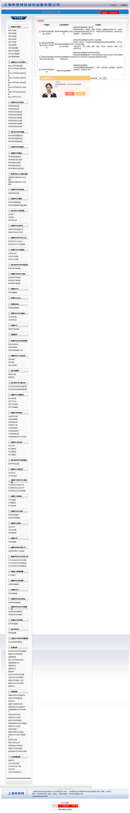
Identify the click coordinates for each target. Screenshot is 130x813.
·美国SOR (11, 701)
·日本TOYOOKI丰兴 (14, 772)
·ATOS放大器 (12, 220)
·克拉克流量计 (13, 365)
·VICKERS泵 (12, 320)
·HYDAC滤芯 (12, 253)
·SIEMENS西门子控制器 (16, 551)
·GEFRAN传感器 (13, 464)
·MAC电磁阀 (12, 33)
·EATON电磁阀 (13, 624)
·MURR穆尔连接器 (14, 163)
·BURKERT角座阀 (14, 280)
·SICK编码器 (12, 533)
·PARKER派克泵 (13, 109)
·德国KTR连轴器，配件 (16, 680)
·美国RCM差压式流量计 (16, 732)
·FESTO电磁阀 (13, 407)
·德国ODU (11, 686)
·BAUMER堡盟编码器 (15, 135)
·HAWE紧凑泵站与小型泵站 (17, 437)
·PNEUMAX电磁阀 (14, 268)
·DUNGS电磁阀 (13, 515)
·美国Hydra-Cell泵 (14, 717)
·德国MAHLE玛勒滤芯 (15, 654)
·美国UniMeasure (14, 742)
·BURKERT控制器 (14, 277)
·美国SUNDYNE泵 (14, 714)
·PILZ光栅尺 (12, 455)
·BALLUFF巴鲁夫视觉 (15, 66)
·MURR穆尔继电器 (14, 157)
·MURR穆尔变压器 (14, 165)
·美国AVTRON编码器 (15, 698)
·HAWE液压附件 (13, 431)
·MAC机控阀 (12, 39)
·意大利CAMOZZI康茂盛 (16, 674)
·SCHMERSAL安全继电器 (17, 491)
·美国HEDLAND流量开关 (16, 707)
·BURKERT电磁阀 (14, 283)
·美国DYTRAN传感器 (15, 748)
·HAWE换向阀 (13, 422)
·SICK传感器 (12, 530)
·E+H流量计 (12, 575)
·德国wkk (11, 671)
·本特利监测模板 (13, 308)
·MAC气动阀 (12, 30)
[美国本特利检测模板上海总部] (46, 34)
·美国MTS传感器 (13, 329)
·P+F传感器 (12, 500)
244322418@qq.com (75, 794)
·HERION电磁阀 (13, 584)
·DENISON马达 (13, 344)
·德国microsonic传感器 (15, 683)
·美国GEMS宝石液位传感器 (17, 751)
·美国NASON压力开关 (15, 232)
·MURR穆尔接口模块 (15, 160)
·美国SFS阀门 (12, 729)
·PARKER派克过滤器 (15, 121)
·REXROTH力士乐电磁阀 (16, 244)
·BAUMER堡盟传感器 (15, 141)
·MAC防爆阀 (12, 45)
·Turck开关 (11, 473)
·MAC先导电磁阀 (13, 51)
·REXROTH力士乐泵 (15, 241)
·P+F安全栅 (12, 506)
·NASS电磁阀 (12, 292)
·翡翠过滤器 (12, 374)
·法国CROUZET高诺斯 (15, 677)
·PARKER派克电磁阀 (15, 123)
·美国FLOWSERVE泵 (15, 704)
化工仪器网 (65, 803)
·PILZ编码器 (12, 452)
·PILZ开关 (11, 446)
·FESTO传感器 (13, 404)
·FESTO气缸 (12, 401)
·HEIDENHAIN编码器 (15, 612)
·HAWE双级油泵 (13, 434)
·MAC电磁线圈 (13, 48)
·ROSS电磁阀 (12, 593)
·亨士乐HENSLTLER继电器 (17, 563)
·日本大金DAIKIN (14, 763)
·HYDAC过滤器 (13, 259)
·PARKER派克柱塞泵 (15, 126)
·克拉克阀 (11, 359)
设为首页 (113, 5)
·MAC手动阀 (12, 42)
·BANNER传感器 (13, 193)
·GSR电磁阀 (12, 542)
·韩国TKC (11, 760)
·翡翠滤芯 (11, 377)
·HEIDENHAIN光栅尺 (15, 614)
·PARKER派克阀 (13, 106)
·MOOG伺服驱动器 (14, 202)
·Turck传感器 (12, 476)
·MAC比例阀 (12, 36)
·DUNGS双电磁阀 (14, 518)
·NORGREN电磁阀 (14, 602)
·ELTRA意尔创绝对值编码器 (17, 386)
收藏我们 (124, 5)
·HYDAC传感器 (13, 256)
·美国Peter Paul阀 (14, 726)
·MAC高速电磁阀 (13, 57)
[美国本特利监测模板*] (46, 72)
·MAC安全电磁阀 (13, 54)
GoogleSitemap (37, 796)
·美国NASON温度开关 (15, 229)
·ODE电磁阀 (12, 633)
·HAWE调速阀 (13, 419)
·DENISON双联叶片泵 (15, 350)
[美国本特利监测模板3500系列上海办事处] (46, 47)
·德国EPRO (12, 666)
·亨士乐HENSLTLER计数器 (17, 560)
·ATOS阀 (11, 217)
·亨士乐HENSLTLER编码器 (17, 566)
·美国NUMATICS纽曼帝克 (16, 695)
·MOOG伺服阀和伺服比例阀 (17, 205)
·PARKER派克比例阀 (15, 118)
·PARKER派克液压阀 (15, 115)
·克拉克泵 (11, 362)
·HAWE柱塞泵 (13, 428)
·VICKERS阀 (12, 317)
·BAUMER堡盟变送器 (15, 138)
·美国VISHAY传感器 (14, 720)
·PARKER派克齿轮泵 (15, 112)
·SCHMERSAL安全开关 (16, 488)
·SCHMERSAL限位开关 (16, 485)
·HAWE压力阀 (13, 425)
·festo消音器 (12, 398)
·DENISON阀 (12, 347)
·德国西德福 (12, 657)
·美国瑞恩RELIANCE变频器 (17, 723)
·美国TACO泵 (12, 740)
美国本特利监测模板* (64, 71)
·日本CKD (11, 769)
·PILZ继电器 (12, 449)
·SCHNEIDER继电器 (15, 642)
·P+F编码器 (12, 503)
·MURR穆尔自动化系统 (16, 168)
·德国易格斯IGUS (14, 663)
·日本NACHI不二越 (14, 766)
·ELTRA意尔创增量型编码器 (17, 389)
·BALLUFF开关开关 (14, 97)
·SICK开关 (11, 527)
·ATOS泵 (11, 214)
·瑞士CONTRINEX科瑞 (15, 660)
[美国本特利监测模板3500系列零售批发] (46, 59)
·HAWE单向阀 (13, 416)
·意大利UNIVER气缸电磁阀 (17, 651)
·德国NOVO (12, 669)
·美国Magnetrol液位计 (15, 745)
